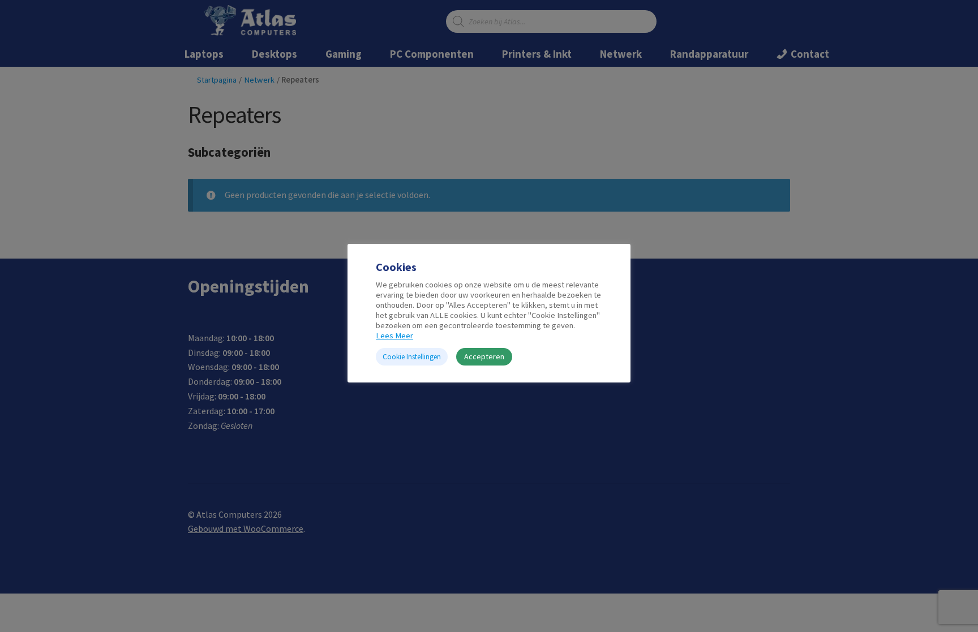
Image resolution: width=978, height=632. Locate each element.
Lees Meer (394, 335)
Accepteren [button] (484, 356)
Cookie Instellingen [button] (412, 357)
